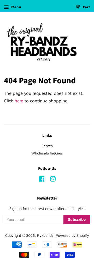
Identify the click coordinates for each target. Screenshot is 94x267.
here (19, 100)
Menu (15, 7)
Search (47, 146)
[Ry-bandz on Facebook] (42, 180)
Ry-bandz (45, 235)
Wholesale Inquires (47, 153)
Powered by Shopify (72, 235)
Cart (86, 7)
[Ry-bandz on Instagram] (53, 180)
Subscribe (77, 219)
